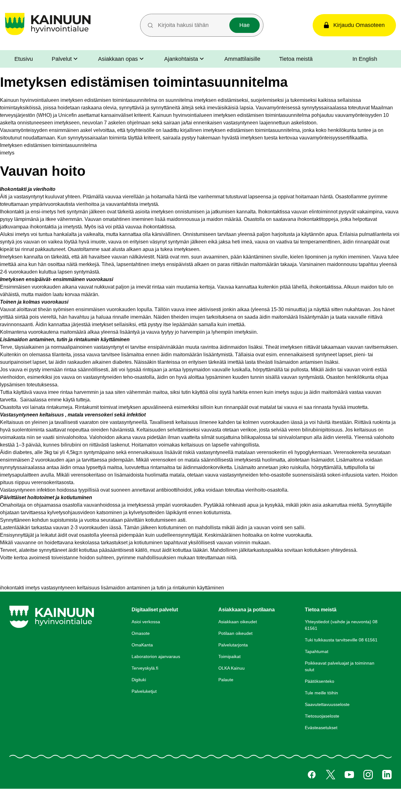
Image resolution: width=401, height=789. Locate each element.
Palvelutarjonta (233, 644)
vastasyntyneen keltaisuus (70, 587)
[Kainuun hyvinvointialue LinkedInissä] (387, 774)
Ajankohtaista (181, 59)
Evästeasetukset (321, 727)
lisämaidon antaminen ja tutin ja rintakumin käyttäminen (162, 587)
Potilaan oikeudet (235, 633)
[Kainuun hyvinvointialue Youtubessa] (349, 774)
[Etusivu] (48, 35)
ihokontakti (12, 587)
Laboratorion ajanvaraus (156, 656)
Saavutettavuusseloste (327, 704)
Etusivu (23, 59)
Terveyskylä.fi (145, 668)
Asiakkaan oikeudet (237, 621)
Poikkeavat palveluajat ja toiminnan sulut (339, 666)
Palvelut (62, 59)
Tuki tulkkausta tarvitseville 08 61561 (341, 639)
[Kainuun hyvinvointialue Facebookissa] (311, 774)
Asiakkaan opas (118, 59)
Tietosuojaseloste (322, 715)
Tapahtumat (316, 651)
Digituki (139, 679)
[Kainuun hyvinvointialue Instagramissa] (368, 774)
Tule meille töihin (321, 692)
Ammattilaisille (242, 59)
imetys (7, 152)
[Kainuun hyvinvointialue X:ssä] (330, 774)
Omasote (141, 633)
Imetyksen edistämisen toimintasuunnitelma (48, 145)
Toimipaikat (229, 656)
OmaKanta (142, 644)
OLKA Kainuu (231, 668)
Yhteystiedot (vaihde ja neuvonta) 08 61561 (341, 625)
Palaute (225, 679)
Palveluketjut (144, 691)
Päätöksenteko (319, 681)
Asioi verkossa (146, 621)
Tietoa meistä (296, 59)
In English (364, 59)
